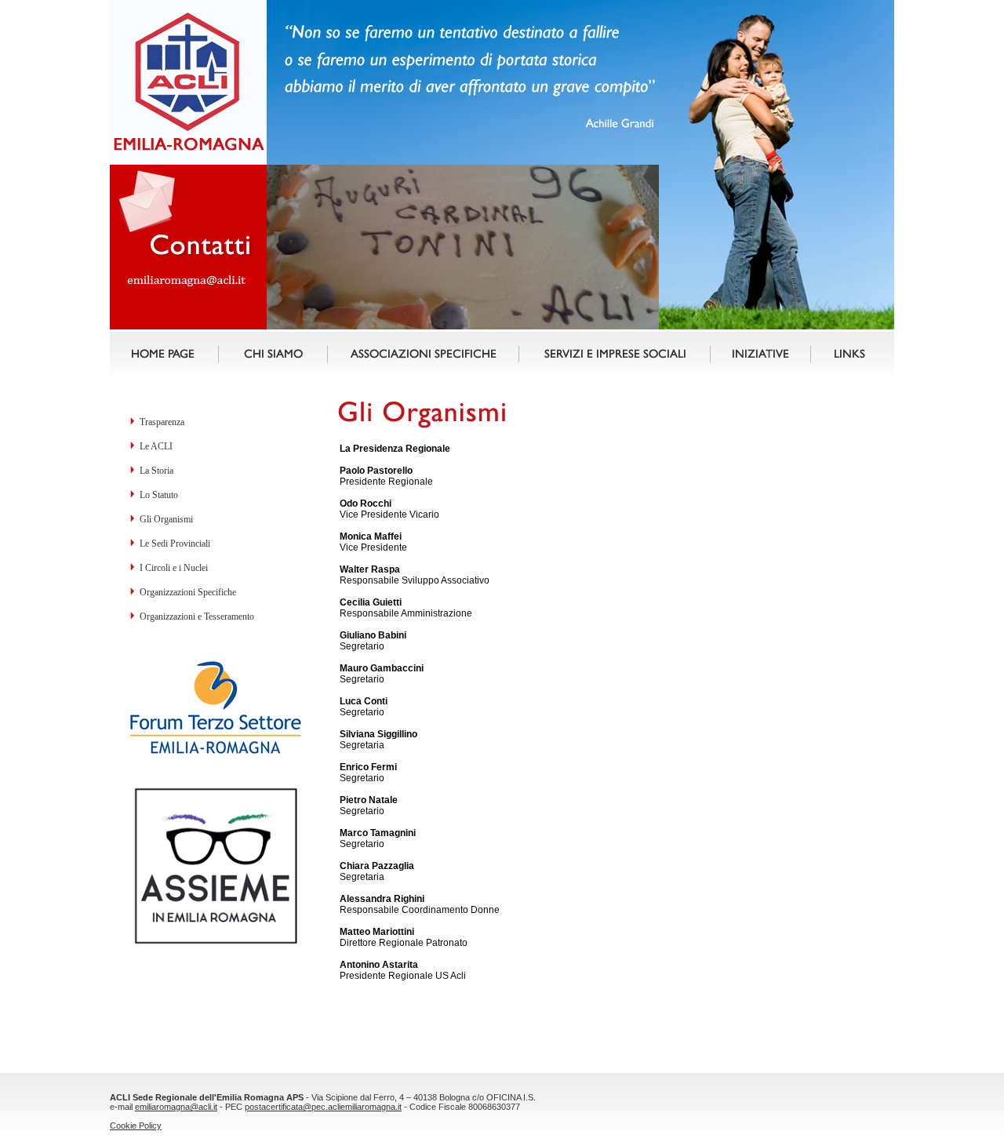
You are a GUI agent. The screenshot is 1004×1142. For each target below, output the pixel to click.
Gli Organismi (166, 519)
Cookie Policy (136, 1125)
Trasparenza (162, 421)
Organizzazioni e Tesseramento (197, 616)
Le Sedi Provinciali (175, 543)
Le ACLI (156, 446)
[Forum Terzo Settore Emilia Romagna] (215, 751)
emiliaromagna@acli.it (176, 1106)
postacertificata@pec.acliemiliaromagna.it (323, 1106)
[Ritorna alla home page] (189, 150)
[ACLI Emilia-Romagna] (463, 326)
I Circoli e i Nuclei (174, 567)
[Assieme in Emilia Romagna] (215, 942)
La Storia (156, 470)
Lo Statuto (159, 494)
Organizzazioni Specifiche (188, 592)
